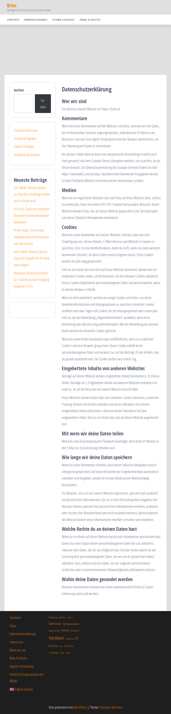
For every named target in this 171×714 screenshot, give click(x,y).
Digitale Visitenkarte (22, 666)
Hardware (56, 637)
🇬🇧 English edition (21, 689)
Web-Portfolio (18, 658)
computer (69, 617)
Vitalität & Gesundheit (27, 154)
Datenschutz (55, 623)
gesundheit (75, 630)
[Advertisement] (85, 49)
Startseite (13, 19)
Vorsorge (62, 653)
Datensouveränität (71, 624)
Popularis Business (110, 707)
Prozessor (53, 646)
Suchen (19, 89)
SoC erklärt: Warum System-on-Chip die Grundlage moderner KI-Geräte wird (32, 194)
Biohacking (53, 617)
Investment (70, 638)
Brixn (11, 5)
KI (77, 638)
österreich (68, 653)
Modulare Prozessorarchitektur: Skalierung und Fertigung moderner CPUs (31, 279)
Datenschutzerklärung (22, 633)
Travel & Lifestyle (89, 19)
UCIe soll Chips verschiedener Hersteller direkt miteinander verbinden (32, 215)
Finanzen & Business (35, 19)
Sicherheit (68, 646)
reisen (61, 646)
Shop (13, 625)
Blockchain (62, 617)
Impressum (16, 641)
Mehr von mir (18, 649)
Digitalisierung (54, 630)
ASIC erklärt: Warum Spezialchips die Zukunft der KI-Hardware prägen (32, 258)
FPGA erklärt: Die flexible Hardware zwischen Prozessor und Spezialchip (31, 237)
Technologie (53, 652)
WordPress (80, 707)
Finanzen (65, 630)
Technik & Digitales (63, 19)
